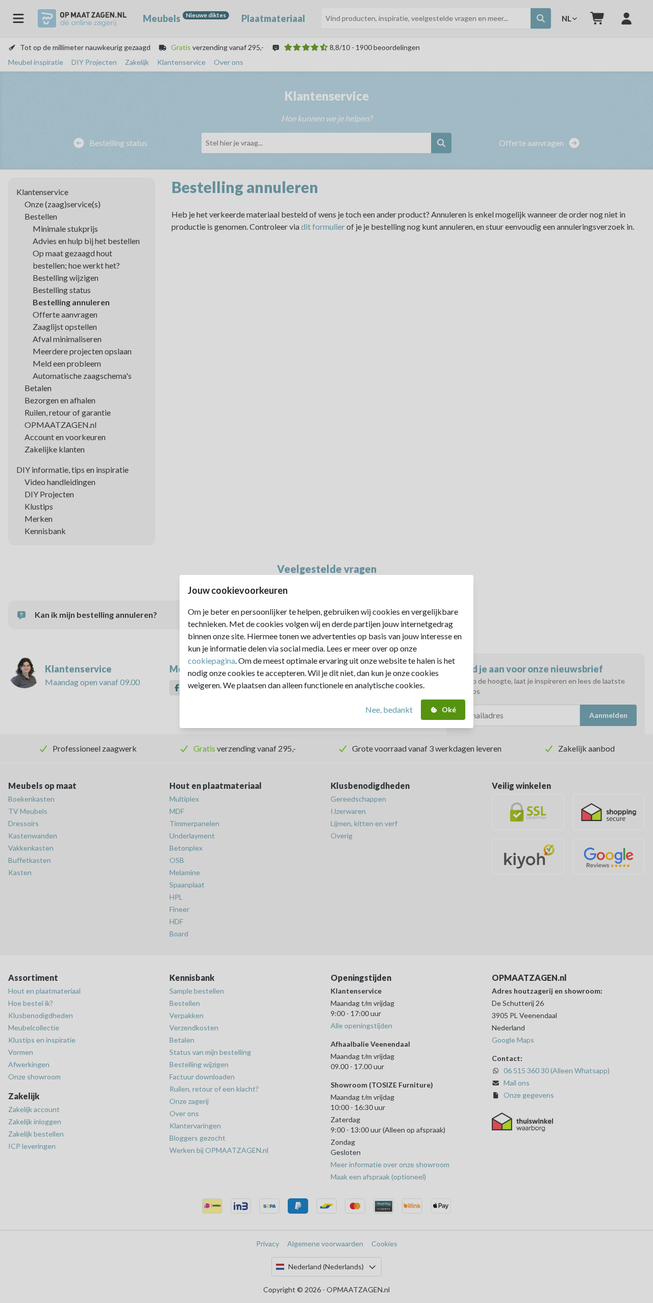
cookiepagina (211, 660)
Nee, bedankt (389, 709)
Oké (449, 709)
